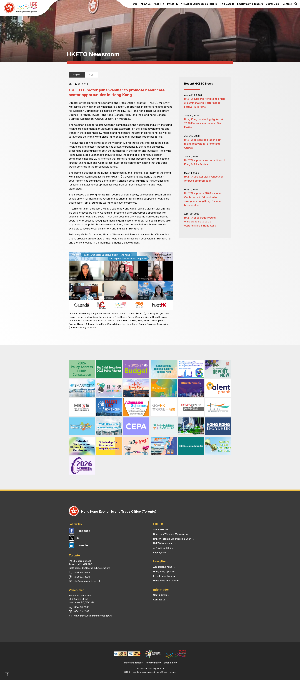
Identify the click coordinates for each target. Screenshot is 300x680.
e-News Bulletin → (163, 548)
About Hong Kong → (164, 566)
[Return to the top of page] (7, 675)
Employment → (161, 552)
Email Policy (170, 662)
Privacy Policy (153, 662)
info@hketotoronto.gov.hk (87, 581)
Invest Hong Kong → (164, 576)
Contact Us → (160, 599)
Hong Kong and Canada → (167, 580)
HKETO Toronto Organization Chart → (173, 538)
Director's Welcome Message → (170, 534)
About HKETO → (162, 529)
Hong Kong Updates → (165, 571)
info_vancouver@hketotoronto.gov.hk (93, 615)
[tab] (77, 75)
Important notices (133, 662)
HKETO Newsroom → (164, 543)
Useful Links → (161, 595)
